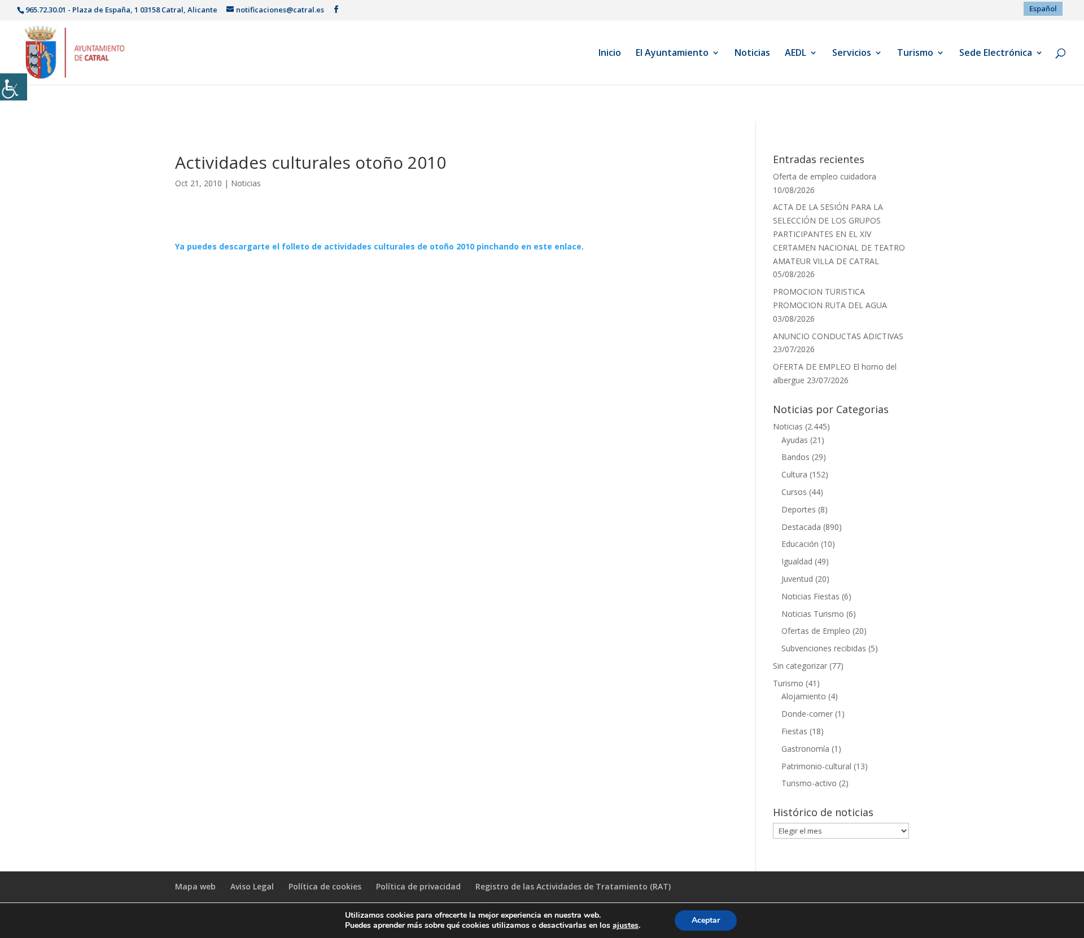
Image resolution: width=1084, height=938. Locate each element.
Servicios (851, 54)
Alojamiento (803, 696)
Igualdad (796, 561)
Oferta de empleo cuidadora (824, 176)
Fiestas (794, 731)
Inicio (609, 54)
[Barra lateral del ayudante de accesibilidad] (13, 86)
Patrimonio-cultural (816, 766)
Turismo (915, 54)
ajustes (626, 926)
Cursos (794, 491)
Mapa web (195, 886)
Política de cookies (325, 886)
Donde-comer (807, 713)
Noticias (752, 54)
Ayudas (794, 440)
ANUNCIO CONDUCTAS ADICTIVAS (838, 336)
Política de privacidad (418, 886)
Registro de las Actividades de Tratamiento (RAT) (573, 886)
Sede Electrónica (995, 54)
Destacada (801, 526)
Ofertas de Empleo (815, 630)
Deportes (798, 509)
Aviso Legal (252, 886)
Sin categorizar (800, 665)
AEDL (795, 54)
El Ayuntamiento (672, 54)
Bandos (795, 457)
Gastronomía (805, 748)
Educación (800, 543)
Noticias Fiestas (810, 596)
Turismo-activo (809, 783)
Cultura (794, 474)
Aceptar (706, 920)
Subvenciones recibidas (823, 648)
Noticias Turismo (812, 613)
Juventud (797, 578)
